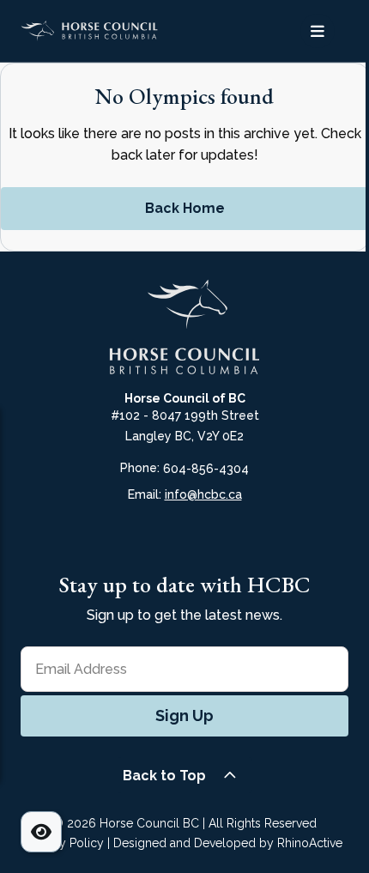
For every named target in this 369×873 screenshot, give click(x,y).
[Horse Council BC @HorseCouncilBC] (198, 538)
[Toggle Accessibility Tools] (41, 831)
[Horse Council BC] (102, 30)
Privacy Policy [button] (65, 843)
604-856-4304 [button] (206, 469)
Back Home (185, 208)
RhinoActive (309, 843)
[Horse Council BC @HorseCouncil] (116, 538)
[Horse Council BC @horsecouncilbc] (143, 538)
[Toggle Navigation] (317, 31)
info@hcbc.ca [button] (203, 494)
